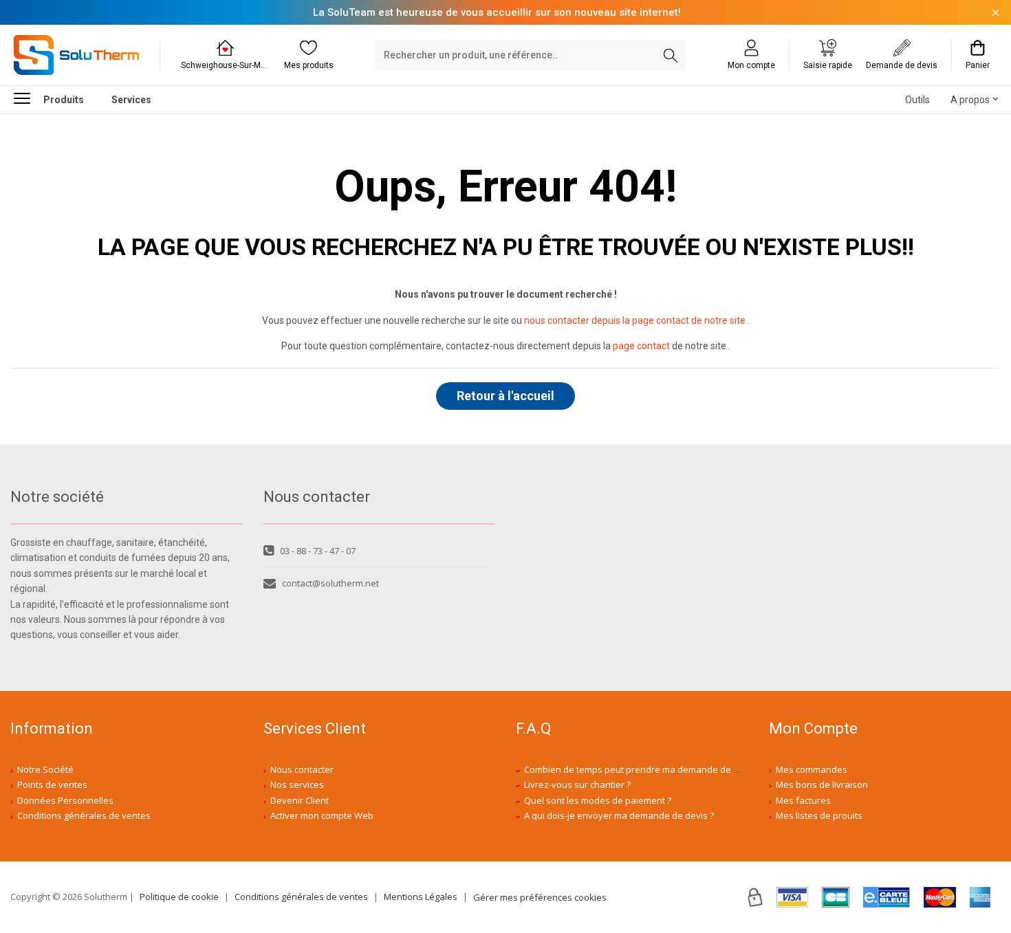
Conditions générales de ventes (84, 815)
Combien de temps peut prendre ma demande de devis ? (643, 769)
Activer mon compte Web (321, 815)
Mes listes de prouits (819, 815)
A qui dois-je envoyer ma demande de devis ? (619, 815)
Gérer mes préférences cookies (540, 897)
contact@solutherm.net (330, 583)
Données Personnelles (65, 800)
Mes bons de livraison (822, 784)
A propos (970, 99)
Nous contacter (302, 769)
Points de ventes (52, 784)
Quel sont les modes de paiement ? (597, 800)
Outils (917, 99)
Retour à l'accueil (505, 395)
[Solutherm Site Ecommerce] (76, 55)
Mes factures (803, 800)
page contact (641, 345)
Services (131, 99)
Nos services (297, 784)
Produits (63, 99)
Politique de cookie (179, 896)
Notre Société (45, 769)
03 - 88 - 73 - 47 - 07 (318, 551)
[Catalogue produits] (27, 98)
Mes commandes (811, 769)
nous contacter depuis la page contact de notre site (635, 320)
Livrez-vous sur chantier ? (577, 784)
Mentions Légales (420, 896)
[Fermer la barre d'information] (995, 13)
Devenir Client (299, 800)
